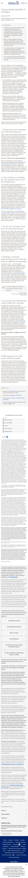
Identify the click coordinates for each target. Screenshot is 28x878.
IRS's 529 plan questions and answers (11, 208)
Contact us (4, 818)
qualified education (11, 29)
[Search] (26, 3)
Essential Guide (13, 391)
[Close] (26, 864)
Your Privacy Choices (6, 855)
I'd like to (3, 810)
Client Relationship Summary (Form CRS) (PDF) (12, 764)
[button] (2, 3)
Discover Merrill (5, 814)
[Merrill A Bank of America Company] (14, 2)
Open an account (6, 833)
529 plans (24, 67)
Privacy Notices (16, 876)
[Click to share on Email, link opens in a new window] (7, 437)
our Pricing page (13, 577)
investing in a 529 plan (16, 395)
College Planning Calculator (14, 402)
